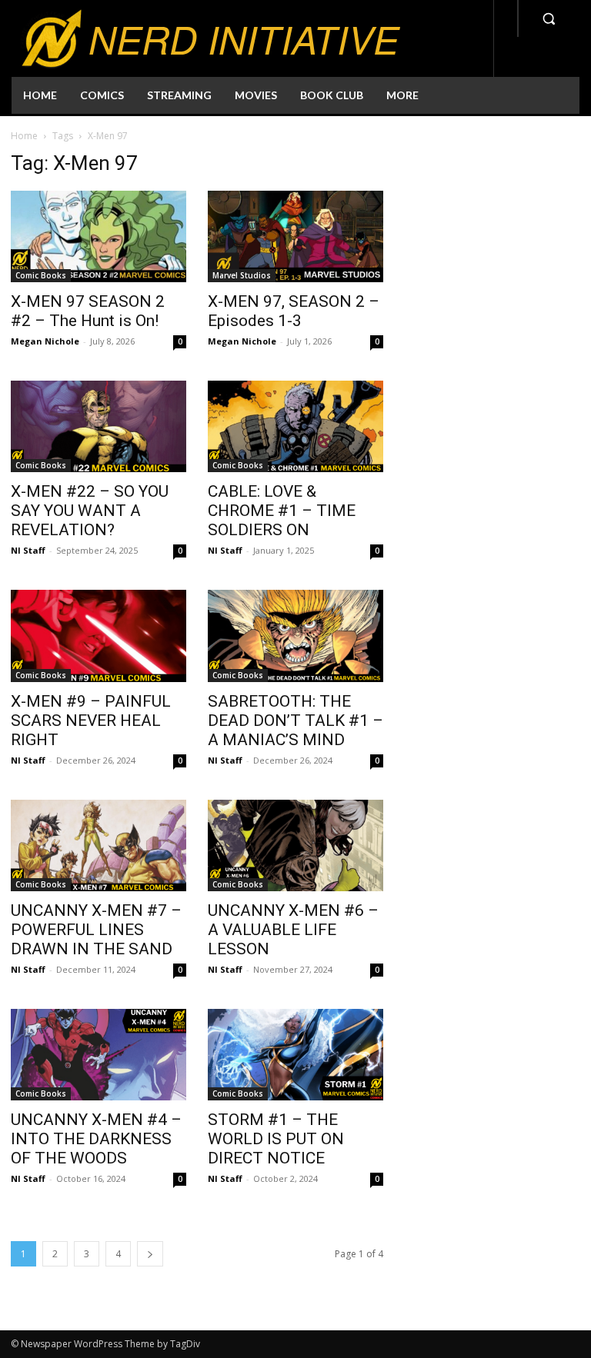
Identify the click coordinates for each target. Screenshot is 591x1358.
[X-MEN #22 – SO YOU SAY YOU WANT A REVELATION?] (98, 426)
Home (24, 135)
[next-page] (150, 1253)
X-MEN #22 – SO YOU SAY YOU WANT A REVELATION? (90, 510)
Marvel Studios (241, 275)
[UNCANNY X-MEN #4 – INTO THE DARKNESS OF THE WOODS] (98, 1054)
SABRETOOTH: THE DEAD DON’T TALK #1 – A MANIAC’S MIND (295, 720)
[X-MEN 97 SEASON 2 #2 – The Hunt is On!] (98, 236)
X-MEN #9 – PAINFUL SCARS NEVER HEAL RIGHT (91, 720)
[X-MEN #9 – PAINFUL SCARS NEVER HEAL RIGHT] (98, 635)
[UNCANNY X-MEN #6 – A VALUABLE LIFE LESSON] (295, 845)
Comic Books (40, 275)
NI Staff (28, 550)
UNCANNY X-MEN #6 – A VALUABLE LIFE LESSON (293, 929)
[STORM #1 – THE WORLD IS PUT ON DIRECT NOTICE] (295, 1054)
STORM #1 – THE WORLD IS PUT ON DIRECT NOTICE (276, 1138)
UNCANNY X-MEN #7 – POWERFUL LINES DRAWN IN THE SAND (96, 929)
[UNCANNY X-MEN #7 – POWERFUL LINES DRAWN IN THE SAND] (98, 845)
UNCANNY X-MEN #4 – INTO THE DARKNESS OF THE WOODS (96, 1138)
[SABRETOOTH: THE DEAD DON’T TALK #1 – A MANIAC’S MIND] (295, 635)
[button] (548, 18)
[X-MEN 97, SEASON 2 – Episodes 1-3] (295, 236)
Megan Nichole (45, 341)
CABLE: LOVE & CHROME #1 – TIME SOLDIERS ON (282, 510)
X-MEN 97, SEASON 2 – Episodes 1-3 (293, 311)
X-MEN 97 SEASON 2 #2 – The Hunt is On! (88, 311)
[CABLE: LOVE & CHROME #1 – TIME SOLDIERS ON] (295, 426)
